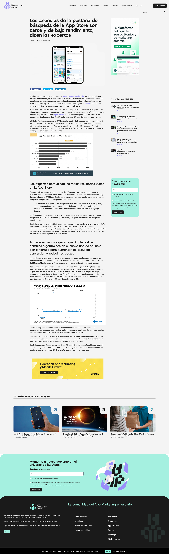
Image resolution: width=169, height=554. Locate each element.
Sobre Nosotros (81, 516)
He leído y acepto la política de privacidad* (44, 479)
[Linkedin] (137, 6)
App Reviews (95, 5)
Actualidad (72, 5)
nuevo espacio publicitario (73, 96)
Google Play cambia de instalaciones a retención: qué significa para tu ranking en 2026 (127, 140)
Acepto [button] (108, 551)
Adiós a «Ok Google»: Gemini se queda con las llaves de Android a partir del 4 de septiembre (35, 435)
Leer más (115, 551)
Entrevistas (83, 5)
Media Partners (127, 5)
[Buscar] (165, 12)
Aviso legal (79, 521)
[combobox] (152, 12)
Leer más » (120, 111)
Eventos (105, 5)
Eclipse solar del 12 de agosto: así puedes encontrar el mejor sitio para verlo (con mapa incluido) (83, 435)
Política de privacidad (83, 525)
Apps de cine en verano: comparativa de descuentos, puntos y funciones (126, 151)
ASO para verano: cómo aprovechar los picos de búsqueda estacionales (128, 107)
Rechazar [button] (123, 551)
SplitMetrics (59, 115)
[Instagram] (140, 6)
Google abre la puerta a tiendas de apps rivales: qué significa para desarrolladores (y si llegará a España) (128, 129)
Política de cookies (82, 530)
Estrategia (115, 5)
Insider (87, 103)
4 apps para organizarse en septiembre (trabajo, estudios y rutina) (127, 117)
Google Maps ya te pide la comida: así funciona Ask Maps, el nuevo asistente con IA (132, 435)
